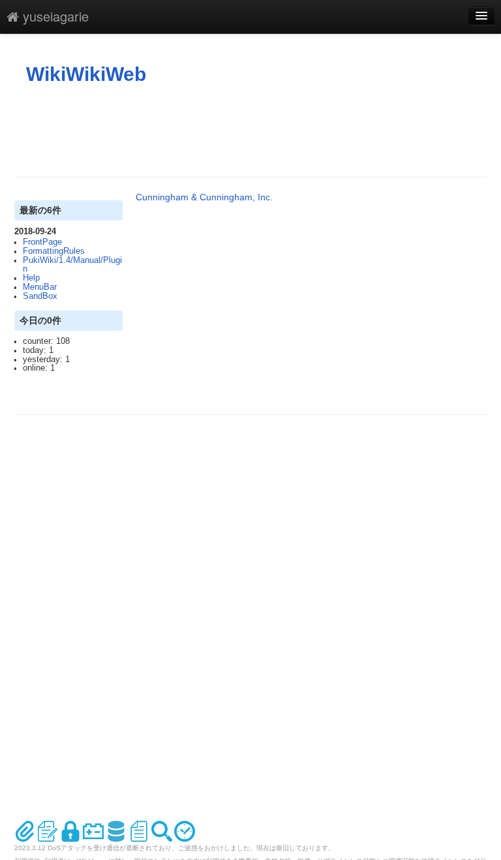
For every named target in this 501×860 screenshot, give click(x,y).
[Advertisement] (251, 131)
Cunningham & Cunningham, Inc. (204, 197)
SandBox (40, 296)
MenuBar (40, 287)
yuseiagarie (54, 16)
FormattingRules (54, 251)
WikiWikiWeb (86, 74)
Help (31, 278)
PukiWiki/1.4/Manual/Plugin (72, 265)
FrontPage (42, 242)
